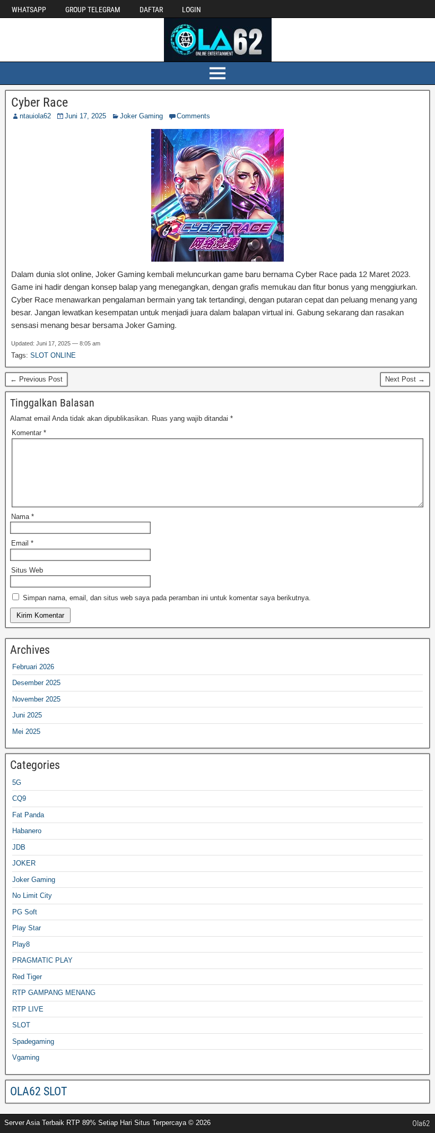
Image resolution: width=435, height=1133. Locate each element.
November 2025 (36, 699)
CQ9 (19, 798)
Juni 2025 (27, 715)
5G (16, 782)
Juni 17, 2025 (85, 116)
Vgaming (25, 1057)
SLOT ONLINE (53, 355)
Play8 (21, 944)
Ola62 (421, 1123)
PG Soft (24, 912)
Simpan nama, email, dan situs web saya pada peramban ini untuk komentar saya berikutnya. (167, 598)
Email (22, 543)
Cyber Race (39, 102)
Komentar (29, 433)
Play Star (26, 928)
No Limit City (32, 896)
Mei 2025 (26, 732)
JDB (18, 847)
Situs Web (27, 570)
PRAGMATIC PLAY (42, 960)
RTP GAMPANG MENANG (53, 993)
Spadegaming (33, 1041)
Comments (193, 116)
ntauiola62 (35, 116)
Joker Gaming (141, 116)
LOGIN (191, 9)
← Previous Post (36, 379)
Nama (22, 517)
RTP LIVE (28, 1009)
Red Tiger (27, 977)
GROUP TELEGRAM (92, 9)
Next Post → (405, 379)
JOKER (24, 863)
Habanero (26, 831)
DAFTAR (151, 9)
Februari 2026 (33, 667)
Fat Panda (28, 815)
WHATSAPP (29, 9)
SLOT (21, 1025)
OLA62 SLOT (38, 1091)
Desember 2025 (36, 683)
